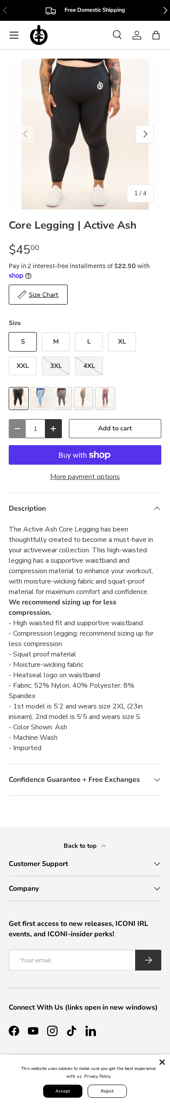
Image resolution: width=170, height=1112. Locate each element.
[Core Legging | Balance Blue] (40, 398)
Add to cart (115, 428)
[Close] (162, 1062)
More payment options (85, 477)
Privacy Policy (97, 1076)
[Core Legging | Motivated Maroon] (105, 398)
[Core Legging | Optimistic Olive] (83, 398)
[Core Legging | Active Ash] (18, 398)
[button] (156, 35)
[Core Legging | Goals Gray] (62, 398)
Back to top (81, 846)
